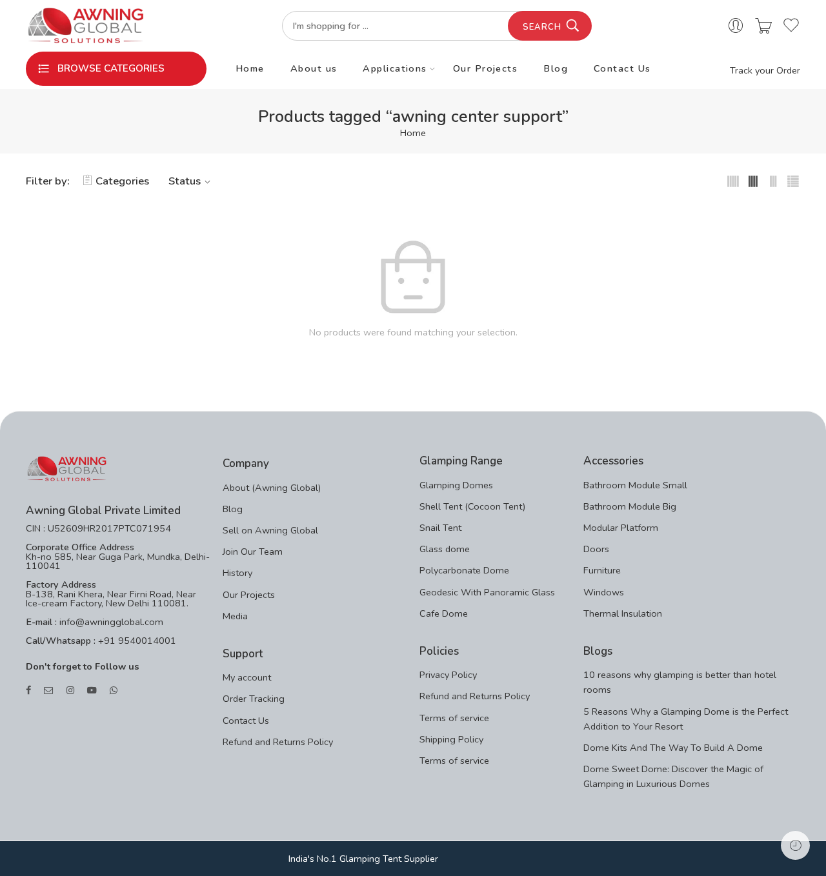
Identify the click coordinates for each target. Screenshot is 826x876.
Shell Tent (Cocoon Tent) (472, 506)
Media (235, 616)
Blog (555, 68)
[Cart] (763, 26)
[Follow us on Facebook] (28, 690)
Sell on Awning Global (270, 530)
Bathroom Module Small (635, 485)
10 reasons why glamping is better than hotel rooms (679, 682)
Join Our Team (253, 551)
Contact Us (622, 68)
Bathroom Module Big (629, 506)
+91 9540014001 (136, 640)
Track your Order (765, 70)
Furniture (602, 570)
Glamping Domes (456, 485)
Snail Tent (440, 527)
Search (542, 27)
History (237, 572)
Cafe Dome (443, 613)
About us (313, 68)
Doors (596, 549)
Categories (122, 181)
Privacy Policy (448, 674)
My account (247, 677)
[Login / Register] (736, 26)
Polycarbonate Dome (464, 570)
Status (184, 181)
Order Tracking (254, 698)
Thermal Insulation (622, 613)
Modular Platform (620, 527)
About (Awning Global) (272, 487)
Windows (603, 592)
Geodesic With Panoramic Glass (487, 592)
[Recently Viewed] (795, 845)
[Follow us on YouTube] (92, 690)
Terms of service (454, 718)
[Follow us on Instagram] (70, 690)
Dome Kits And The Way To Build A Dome (673, 747)
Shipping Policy (451, 739)
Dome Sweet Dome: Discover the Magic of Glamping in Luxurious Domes (673, 776)
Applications (395, 68)
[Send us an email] (49, 690)
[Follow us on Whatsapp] (113, 690)
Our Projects (485, 68)
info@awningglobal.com (110, 621)
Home (250, 68)
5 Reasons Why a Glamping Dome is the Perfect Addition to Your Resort (685, 719)
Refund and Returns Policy (278, 741)
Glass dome (444, 549)
